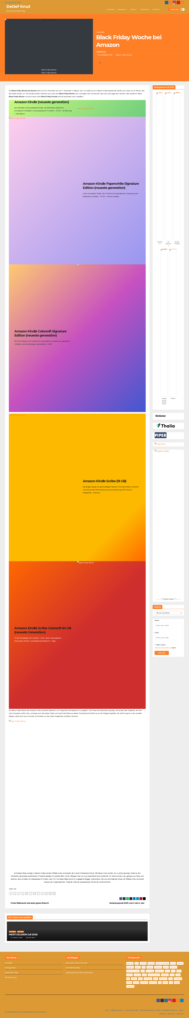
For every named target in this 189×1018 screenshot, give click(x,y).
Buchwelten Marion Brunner (77, 963)
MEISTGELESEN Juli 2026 (23, 934)
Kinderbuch (159, 971)
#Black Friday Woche (124, 55)
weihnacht (130, 986)
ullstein (177, 982)
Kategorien (122, 9)
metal (144, 975)
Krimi (173, 971)
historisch (173, 967)
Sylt (160, 982)
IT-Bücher (156, 9)
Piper (155, 979)
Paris (140, 979)
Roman (129, 982)
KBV (142, 971)
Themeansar (42, 1012)
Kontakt (158, 1010)
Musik (178, 975)
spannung (153, 982)
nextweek (20, 931)
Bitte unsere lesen (165, 646)
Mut (128, 979)
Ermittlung (130, 967)
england (180, 963)
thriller (165, 982)
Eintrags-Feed (10, 968)
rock (170, 979)
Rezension (163, 979)
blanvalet (130, 963)
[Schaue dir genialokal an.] (160, 416)
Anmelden (9, 963)
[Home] (103, 9)
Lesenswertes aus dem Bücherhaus (79, 973)
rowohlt (136, 982)
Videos (133, 9)
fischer (138, 967)
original (134, 979)
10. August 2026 (16, 937)
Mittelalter (165, 975)
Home (107, 1010)
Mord (172, 975)
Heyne (166, 967)
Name (157, 620)
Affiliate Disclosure (117, 1010)
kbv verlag (149, 971)
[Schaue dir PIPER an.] (160, 435)
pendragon (148, 979)
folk (143, 967)
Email (157, 633)
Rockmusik (177, 979)
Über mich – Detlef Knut (167, 1014)
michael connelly (153, 975)
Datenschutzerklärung (163, 648)
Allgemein (100, 32)
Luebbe (129, 975)
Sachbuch (144, 982)
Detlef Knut (18, 6)
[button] (166, 9)
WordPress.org (10, 977)
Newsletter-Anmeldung (169, 1010)
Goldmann (158, 967)
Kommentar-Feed (11, 973)
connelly (143, 963)
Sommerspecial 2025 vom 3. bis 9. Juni (126, 903)
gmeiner (149, 967)
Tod (171, 982)
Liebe (179, 971)
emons (173, 963)
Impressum (144, 9)
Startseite (110, 9)
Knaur (167, 971)
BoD (136, 963)
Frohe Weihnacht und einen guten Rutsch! (29, 903)
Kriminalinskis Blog (73, 968)
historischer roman (133, 971)
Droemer (151, 963)
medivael (137, 975)
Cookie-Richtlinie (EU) (131, 1010)
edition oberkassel (162, 963)
